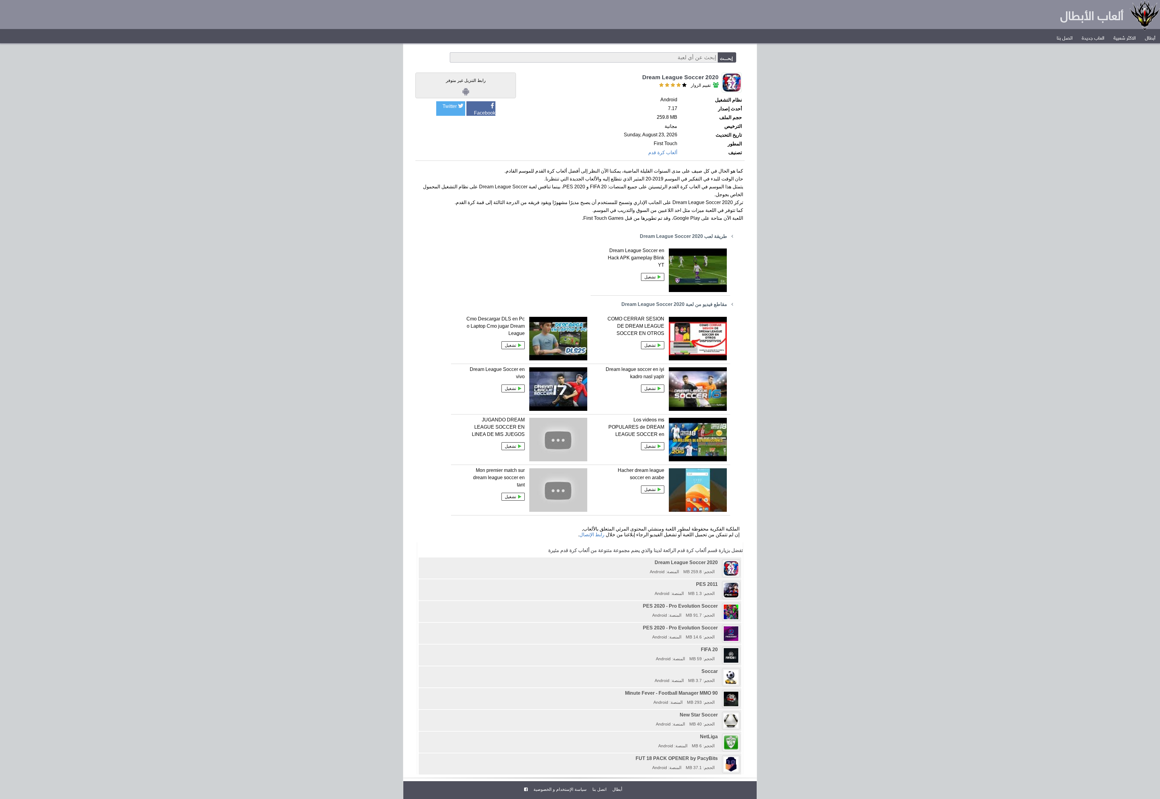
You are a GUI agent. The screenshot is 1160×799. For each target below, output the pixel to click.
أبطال (1150, 38)
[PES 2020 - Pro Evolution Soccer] (641, 606)
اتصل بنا (1065, 38)
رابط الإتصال (591, 534)
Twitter (450, 106)
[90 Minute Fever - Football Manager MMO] (623, 693)
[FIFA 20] (654, 649)
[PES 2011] (652, 584)
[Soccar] (652, 671)
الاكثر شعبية (1124, 38)
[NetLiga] (656, 736)
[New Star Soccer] (654, 714)
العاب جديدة (1093, 38)
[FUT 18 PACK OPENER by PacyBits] (633, 758)
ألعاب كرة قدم (662, 152)
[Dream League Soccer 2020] (648, 562)
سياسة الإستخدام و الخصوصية (559, 789)
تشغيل (650, 276)
